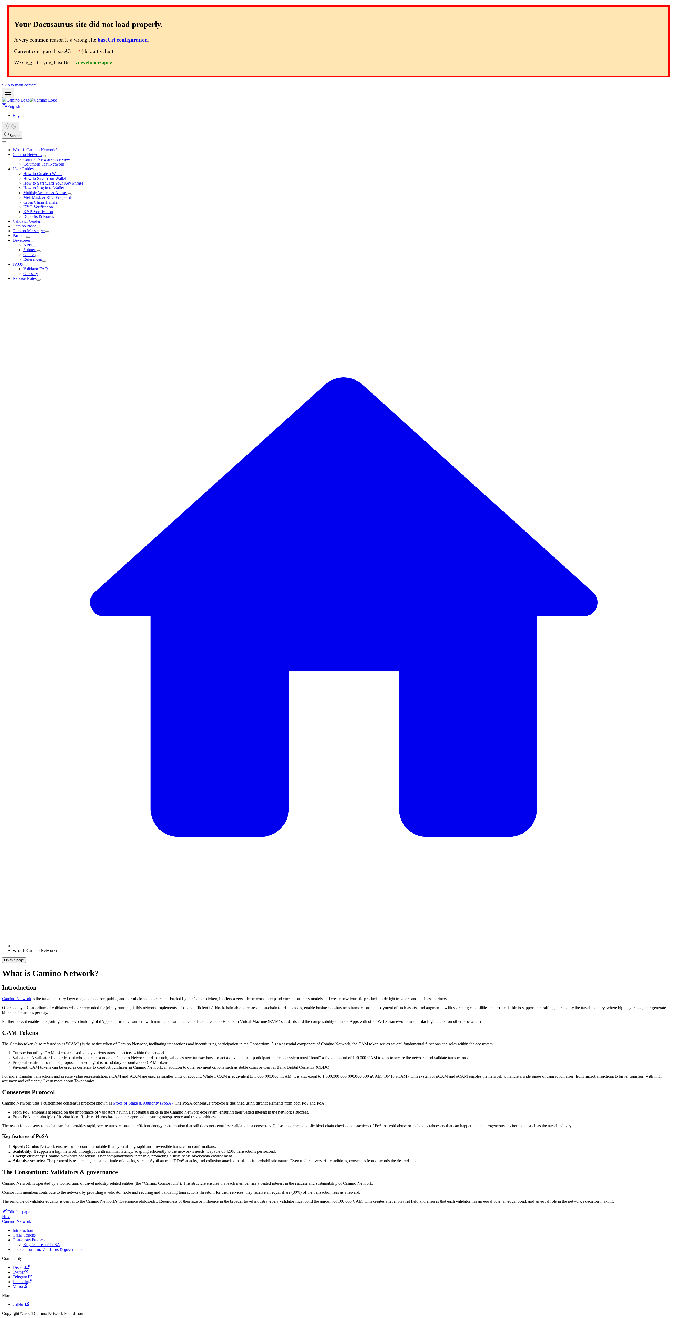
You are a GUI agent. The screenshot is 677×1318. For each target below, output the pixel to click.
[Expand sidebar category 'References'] (44, 261)
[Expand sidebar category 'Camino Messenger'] (47, 232)
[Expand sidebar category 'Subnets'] (38, 251)
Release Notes (24, 278)
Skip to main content (19, 85)
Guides (29, 254)
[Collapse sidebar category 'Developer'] (32, 241)
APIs (27, 245)
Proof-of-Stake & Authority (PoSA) (143, 1103)
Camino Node (24, 226)
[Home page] (344, 946)
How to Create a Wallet (42, 173)
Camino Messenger (29, 230)
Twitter (19, 1272)
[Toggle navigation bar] (8, 93)
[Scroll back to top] (4, 142)
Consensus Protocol (29, 1240)
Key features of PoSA (41, 1244)
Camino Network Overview (46, 159)
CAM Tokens (24, 1235)
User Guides (23, 169)
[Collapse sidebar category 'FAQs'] (25, 265)
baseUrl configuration (123, 40)
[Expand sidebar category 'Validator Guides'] (43, 222)
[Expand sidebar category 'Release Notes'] (38, 280)
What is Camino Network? (35, 150)
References (32, 259)
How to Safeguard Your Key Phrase (53, 183)
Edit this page (18, 1212)
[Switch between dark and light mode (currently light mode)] (10, 126)
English (19, 115)
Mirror (18, 1286)
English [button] (13, 106)
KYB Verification (38, 211)
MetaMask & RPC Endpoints (47, 197)
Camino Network (27, 154)
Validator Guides (27, 221)
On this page (14, 960)
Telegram (20, 1277)
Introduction (23, 1230)
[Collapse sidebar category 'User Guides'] (36, 170)
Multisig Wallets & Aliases (45, 192)
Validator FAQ (35, 269)
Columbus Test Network (43, 164)
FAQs (18, 264)
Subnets (29, 250)
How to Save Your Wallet (44, 178)
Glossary (30, 273)
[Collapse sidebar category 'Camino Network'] (44, 156)
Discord (19, 1267)
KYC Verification (38, 207)
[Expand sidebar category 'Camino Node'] (38, 227)
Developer (21, 240)
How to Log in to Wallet (43, 188)
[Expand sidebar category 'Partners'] (28, 237)
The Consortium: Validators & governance (48, 1249)
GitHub (19, 1304)
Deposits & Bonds (38, 216)
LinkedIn (20, 1281)
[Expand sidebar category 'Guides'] (37, 256)
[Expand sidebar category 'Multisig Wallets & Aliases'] (69, 194)
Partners (19, 235)
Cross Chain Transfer (41, 202)
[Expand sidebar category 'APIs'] (34, 246)
